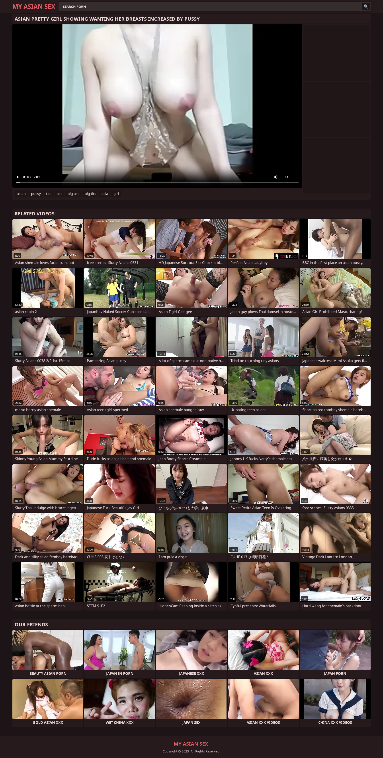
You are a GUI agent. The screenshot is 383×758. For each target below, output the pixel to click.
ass (59, 193)
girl (116, 193)
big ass (73, 193)
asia (105, 193)
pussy (36, 193)
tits (48, 193)
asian (21, 193)
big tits (90, 193)
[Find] (366, 6)
